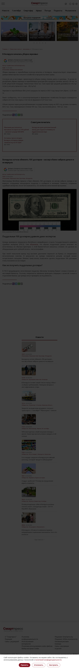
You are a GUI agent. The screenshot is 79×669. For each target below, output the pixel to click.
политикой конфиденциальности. (48, 660)
